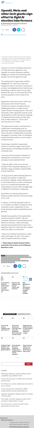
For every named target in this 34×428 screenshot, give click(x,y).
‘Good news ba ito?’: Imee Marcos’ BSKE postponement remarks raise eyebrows (14, 390)
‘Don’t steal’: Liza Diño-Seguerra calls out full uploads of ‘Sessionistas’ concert (16, 400)
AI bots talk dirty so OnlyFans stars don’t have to (5, 328)
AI (11, 255)
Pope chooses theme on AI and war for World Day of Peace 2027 (27, 348)
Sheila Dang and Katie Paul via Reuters (15, 23)
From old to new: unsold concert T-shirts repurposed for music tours (14, 405)
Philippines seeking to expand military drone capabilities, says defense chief (16, 375)
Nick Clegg (24, 260)
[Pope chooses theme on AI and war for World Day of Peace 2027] (28, 340)
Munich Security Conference (11, 260)
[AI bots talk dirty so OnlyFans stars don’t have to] (6, 320)
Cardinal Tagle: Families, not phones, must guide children (6, 347)
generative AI (19, 257)
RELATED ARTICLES (10, 314)
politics (4, 262)
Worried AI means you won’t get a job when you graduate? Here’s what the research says (17, 330)
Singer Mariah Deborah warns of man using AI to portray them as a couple (27, 329)
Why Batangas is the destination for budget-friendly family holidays (26, 288)
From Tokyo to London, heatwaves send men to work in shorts (17, 385)
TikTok (10, 262)
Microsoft (16, 259)
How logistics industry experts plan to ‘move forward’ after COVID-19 (5, 287)
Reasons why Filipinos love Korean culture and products (16, 285)
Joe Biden (28, 257)
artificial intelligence (21, 255)
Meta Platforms (7, 259)
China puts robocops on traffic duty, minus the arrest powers (16, 380)
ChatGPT (4, 257)
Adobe (8, 255)
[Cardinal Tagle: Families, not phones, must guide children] (6, 340)
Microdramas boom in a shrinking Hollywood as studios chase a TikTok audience (17, 350)
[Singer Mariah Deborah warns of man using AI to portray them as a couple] (28, 320)
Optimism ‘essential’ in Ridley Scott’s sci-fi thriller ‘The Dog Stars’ (17, 395)
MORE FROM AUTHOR (24, 314)
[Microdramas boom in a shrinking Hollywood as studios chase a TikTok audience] (17, 340)
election (11, 257)
